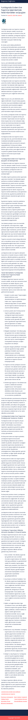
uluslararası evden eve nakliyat (10, 692)
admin (20, 15)
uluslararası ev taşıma (8, 694)
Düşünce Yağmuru (8, 1)
